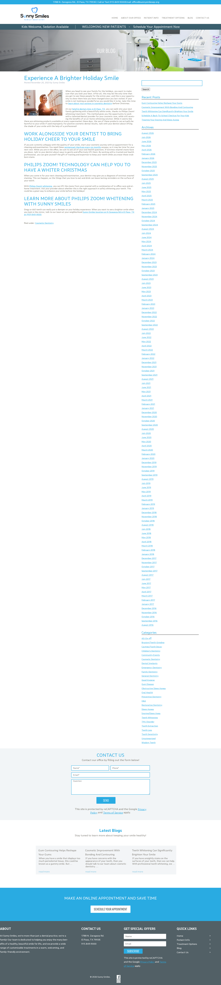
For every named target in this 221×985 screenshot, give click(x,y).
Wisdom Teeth (149, 743)
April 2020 (147, 446)
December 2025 (149, 162)
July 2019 (146, 483)
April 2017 (146, 592)
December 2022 (149, 312)
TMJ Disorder (148, 722)
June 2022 (146, 337)
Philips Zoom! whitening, (41, 186)
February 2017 (148, 600)
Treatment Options (173, 18)
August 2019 (147, 479)
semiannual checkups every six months (82, 147)
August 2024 (148, 229)
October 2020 (148, 421)
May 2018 (146, 537)
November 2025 (149, 166)
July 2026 (146, 137)
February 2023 (148, 304)
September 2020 (150, 425)
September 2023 (150, 275)
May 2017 (146, 587)
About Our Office (131, 18)
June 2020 (146, 437)
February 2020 (148, 454)
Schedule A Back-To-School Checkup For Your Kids (165, 115)
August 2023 (148, 279)
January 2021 (148, 408)
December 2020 (149, 412)
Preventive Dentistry (151, 697)
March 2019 (147, 500)
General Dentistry (150, 676)
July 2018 (146, 529)
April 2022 (147, 346)
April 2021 (146, 396)
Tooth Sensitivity (150, 734)
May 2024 (146, 241)
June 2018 (146, 533)
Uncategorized (149, 738)
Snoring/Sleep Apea (151, 713)
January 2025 (148, 208)
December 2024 (149, 212)
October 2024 (148, 221)
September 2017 (149, 571)
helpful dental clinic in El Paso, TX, (89, 109)
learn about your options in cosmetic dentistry (90, 103)
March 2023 (147, 300)
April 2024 (147, 246)
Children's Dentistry (151, 651)
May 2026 (146, 145)
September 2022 (150, 325)
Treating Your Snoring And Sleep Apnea (160, 120)
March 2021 (147, 400)
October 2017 (148, 567)
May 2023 (146, 291)
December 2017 (149, 558)
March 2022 (147, 350)
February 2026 (148, 154)
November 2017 (149, 562)
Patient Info (151, 18)
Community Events (151, 655)
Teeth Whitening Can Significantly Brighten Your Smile (167, 111)
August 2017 (147, 575)
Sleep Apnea (148, 709)
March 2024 (147, 250)
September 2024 (150, 225)
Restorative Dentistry (152, 705)
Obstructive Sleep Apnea (154, 688)
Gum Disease (148, 684)
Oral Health (147, 692)
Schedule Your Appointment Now (156, 27)
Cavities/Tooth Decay (152, 647)
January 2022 (148, 358)
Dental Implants (149, 663)
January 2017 (148, 604)
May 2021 (146, 391)
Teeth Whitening (150, 717)
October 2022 (148, 321)
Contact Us (202, 18)
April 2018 (146, 541)
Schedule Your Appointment (110, 909)
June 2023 (146, 287)
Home (115, 18)
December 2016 (149, 608)
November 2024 (149, 216)
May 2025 (146, 191)
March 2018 (147, 546)
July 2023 (146, 283)
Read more (44, 871)
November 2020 (149, 416)
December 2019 (149, 462)
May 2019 (146, 491)
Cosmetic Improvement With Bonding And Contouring (167, 107)
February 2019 (148, 504)
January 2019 (148, 508)
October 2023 (148, 271)
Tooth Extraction (150, 726)
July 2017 (146, 579)
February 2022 (148, 354)
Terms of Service (113, 812)
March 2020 (147, 450)
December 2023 (149, 262)
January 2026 (148, 158)
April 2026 (147, 150)
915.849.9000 (117, 2)
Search (146, 89)
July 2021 (146, 383)
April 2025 (147, 195)
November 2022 (149, 316)
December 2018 (149, 512)
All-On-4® (147, 638)
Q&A (144, 701)
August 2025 (148, 179)
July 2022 (146, 333)
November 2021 (149, 366)
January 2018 (148, 554)
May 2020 (146, 441)
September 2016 (149, 621)
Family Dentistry (149, 672)
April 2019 (146, 496)
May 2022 (146, 341)
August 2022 (148, 329)
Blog (190, 18)
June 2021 (146, 387)
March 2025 (147, 200)
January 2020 (148, 458)
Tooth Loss (147, 730)
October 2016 (148, 617)
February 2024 (149, 254)
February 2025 (148, 204)
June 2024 (147, 237)
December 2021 (149, 362)
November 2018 (149, 517)
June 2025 (146, 187)
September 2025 (150, 175)
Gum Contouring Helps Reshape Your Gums (162, 103)
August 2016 (147, 625)
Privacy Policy (147, 962)
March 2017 (147, 596)
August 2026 (148, 133)
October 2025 (148, 171)
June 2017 (146, 583)
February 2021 (148, 404)
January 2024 (148, 258)
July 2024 (146, 233)
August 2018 (148, 525)
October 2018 (148, 521)
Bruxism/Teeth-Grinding (153, 642)
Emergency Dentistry (152, 667)
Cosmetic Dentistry (44, 223)
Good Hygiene (148, 680)
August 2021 (147, 379)
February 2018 (148, 550)
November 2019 (149, 467)
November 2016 (149, 612)
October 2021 (148, 371)
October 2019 (148, 471)
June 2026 (146, 141)
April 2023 (146, 296)
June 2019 (146, 487)
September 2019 (149, 475)
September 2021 (149, 375)
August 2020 (148, 429)
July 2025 (146, 183)
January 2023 (148, 308)
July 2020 (146, 433)
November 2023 (149, 266)
